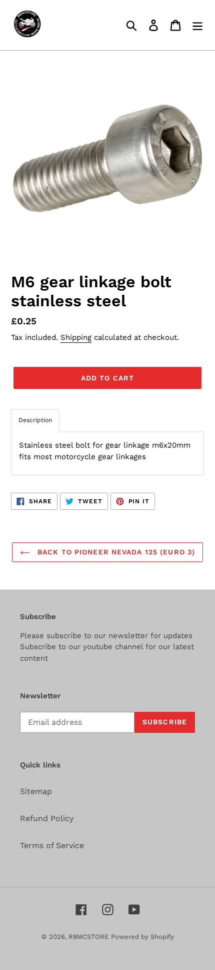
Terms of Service (52, 845)
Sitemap (36, 791)
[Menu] (197, 25)
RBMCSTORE (88, 936)
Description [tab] (35, 420)
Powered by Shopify (142, 936)
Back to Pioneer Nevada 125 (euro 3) (115, 552)
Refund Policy (47, 818)
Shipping (76, 337)
